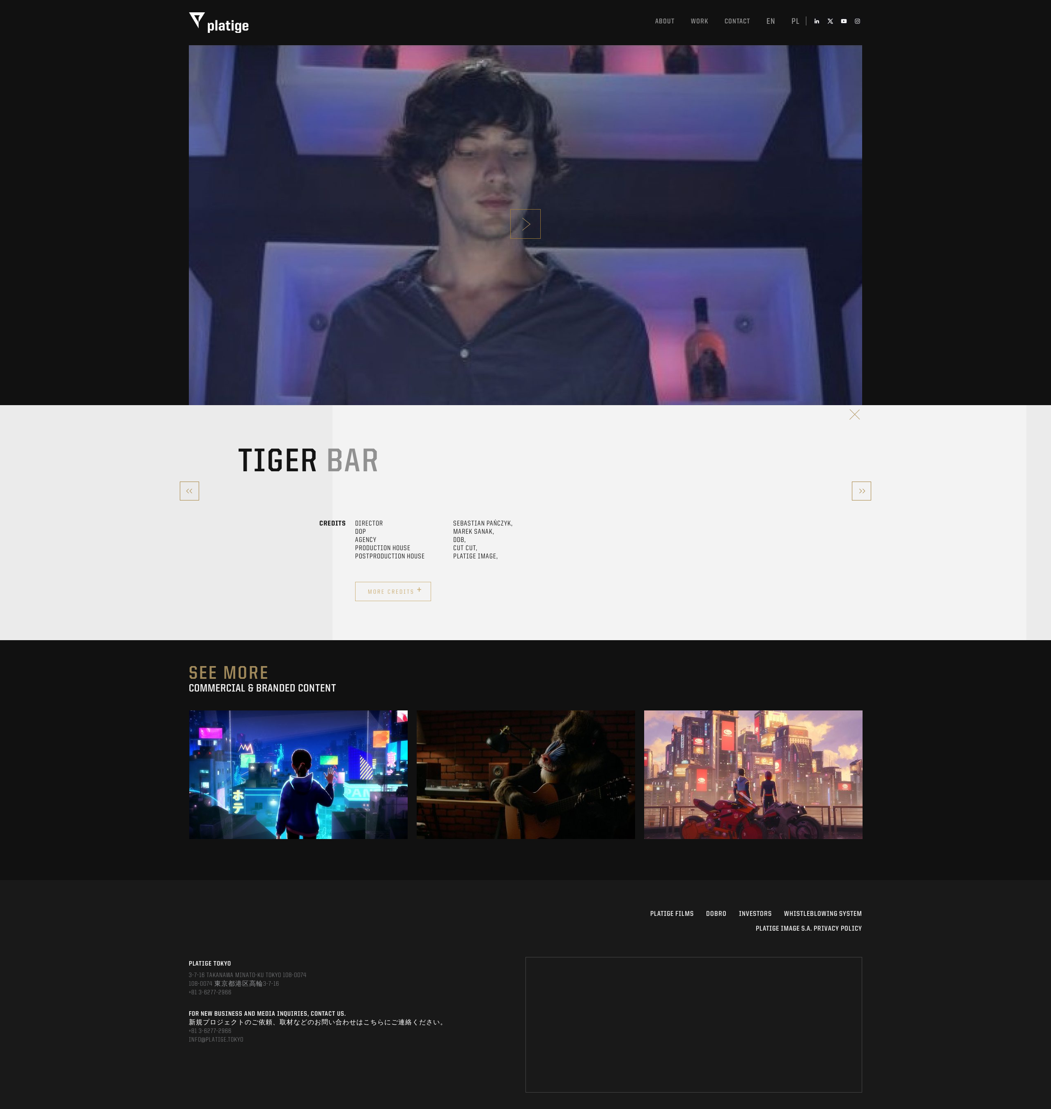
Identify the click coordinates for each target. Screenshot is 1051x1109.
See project (298, 793)
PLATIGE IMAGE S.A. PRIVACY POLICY (809, 928)
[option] (298, 774)
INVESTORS (755, 914)
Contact (737, 21)
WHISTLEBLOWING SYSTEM (823, 914)
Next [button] (861, 774)
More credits (395, 590)
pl (796, 22)
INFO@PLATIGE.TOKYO (216, 1040)
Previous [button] (189, 774)
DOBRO (716, 914)
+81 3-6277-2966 (210, 992)
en (770, 22)
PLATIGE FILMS (672, 914)
